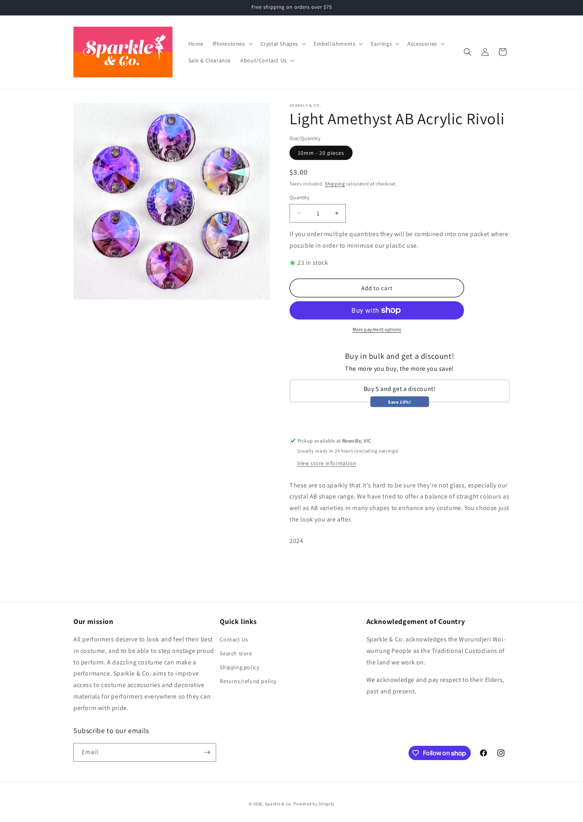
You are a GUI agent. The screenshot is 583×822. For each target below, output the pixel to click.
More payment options (377, 329)
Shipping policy (239, 667)
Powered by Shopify (313, 804)
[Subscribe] (207, 752)
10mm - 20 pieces (321, 152)
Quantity (299, 197)
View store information (326, 463)
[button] (232, 43)
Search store (236, 653)
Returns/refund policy (248, 681)
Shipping (335, 184)
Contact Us (234, 639)
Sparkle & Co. (279, 804)
